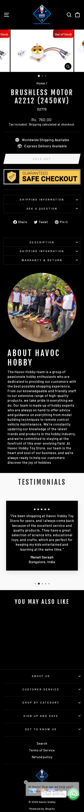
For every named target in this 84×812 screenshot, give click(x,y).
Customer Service (41, 689)
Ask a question (42, 208)
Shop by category (41, 702)
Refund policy (42, 757)
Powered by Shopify (42, 808)
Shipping (35, 124)
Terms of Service (42, 750)
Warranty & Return (42, 260)
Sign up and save (41, 715)
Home (40, 83)
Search (42, 743)
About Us (41, 676)
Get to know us (41, 729)
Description (42, 242)
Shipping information (42, 199)
